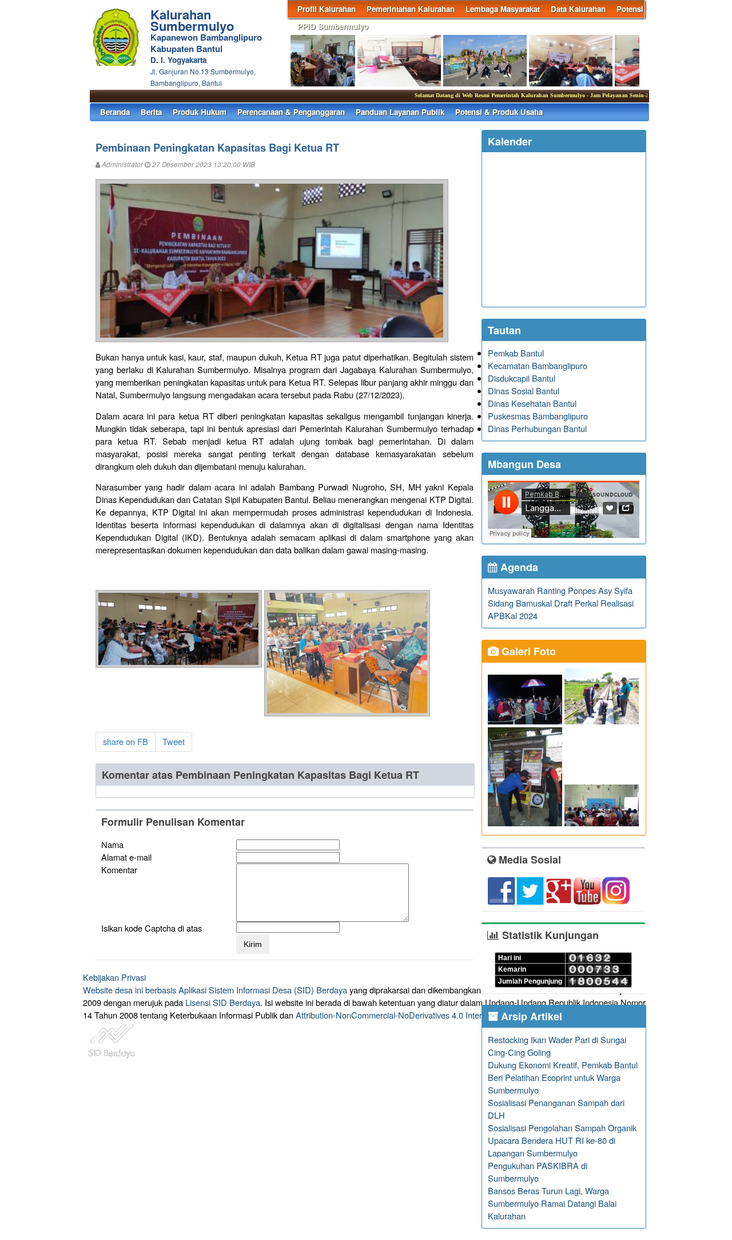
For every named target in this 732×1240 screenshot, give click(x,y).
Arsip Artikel (530, 1016)
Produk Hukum (199, 111)
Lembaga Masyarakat (503, 8)
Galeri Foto (527, 651)
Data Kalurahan (578, 8)
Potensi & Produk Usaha (499, 111)
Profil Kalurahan (326, 8)
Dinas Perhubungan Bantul (537, 428)
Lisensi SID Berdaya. (223, 1002)
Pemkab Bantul (516, 353)
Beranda (115, 111)
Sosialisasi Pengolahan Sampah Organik (562, 1128)
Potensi (629, 8)
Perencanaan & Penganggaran (291, 111)
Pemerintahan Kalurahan (411, 8)
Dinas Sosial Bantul (523, 391)
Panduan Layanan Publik (400, 111)
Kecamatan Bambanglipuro (537, 365)
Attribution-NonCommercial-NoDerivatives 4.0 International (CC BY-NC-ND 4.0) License (457, 1015)
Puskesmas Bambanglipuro (538, 416)
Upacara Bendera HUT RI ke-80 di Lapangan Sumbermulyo (551, 1146)
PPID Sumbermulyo (332, 26)
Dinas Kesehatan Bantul (532, 403)
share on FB (125, 741)
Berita (151, 111)
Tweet (173, 741)
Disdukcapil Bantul (521, 378)
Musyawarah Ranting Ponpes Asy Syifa (560, 590)
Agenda (518, 567)
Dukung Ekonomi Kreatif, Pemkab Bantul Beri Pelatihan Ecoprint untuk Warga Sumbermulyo (563, 1077)
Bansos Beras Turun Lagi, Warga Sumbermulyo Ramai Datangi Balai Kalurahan (552, 1203)
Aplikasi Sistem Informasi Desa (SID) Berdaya (262, 990)
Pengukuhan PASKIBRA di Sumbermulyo (537, 1171)
